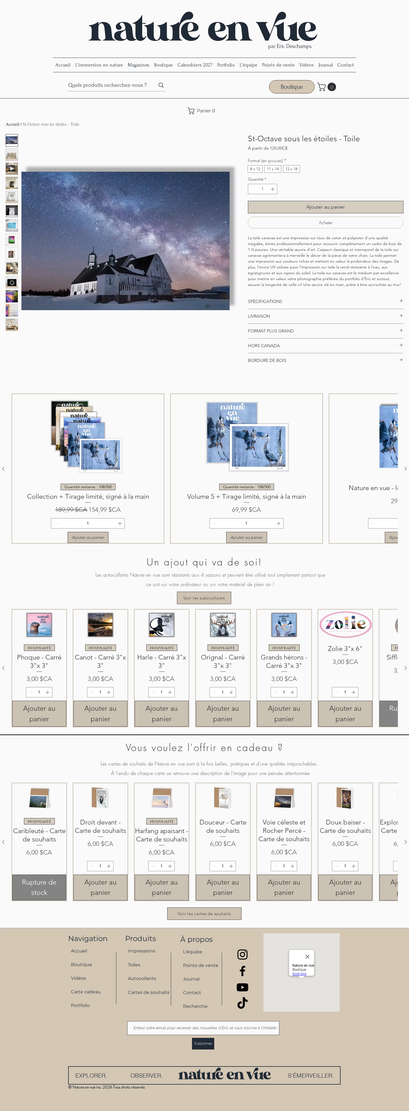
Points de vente (200, 965)
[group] (204, 468)
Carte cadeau (86, 991)
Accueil (12, 124)
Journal (191, 979)
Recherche (195, 1006)
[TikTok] (242, 1004)
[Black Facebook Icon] (242, 971)
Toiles (134, 964)
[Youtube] (242, 987)
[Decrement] (252, 189)
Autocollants (142, 978)
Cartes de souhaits (146, 992)
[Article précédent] (3, 468)
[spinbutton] (263, 189)
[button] (327, 87)
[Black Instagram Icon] (242, 954)
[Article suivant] (405, 468)
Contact (192, 992)
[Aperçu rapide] (39, 625)
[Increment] (273, 189)
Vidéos (78, 978)
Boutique (81, 964)
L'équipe (192, 951)
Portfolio (80, 1005)
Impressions (141, 951)
